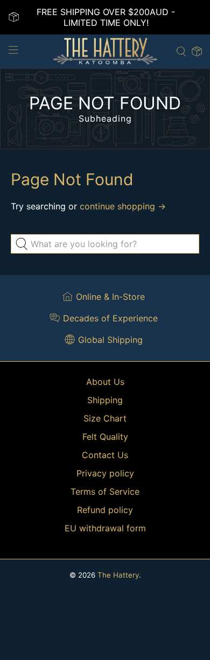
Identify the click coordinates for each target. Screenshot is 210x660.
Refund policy (105, 509)
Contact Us (105, 455)
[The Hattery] (105, 51)
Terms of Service (105, 491)
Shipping (105, 400)
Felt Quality (105, 436)
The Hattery (118, 575)
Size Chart (105, 418)
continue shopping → (123, 206)
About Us (105, 381)
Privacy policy (105, 473)
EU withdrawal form (105, 528)
